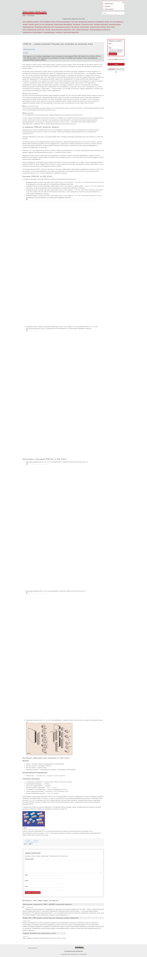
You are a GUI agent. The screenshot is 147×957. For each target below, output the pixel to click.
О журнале (37, 11)
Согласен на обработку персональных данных (116, 50)
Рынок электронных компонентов (61, 29)
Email (27, 880)
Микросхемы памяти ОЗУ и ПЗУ (44, 27)
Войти (24, 15)
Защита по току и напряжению (44, 24)
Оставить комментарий (31, 842)
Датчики (25, 24)
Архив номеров (109, 9)
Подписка (107, 6)
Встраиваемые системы (102, 21)
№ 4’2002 (25, 52)
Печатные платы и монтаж (98, 27)
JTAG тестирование (45, 21)
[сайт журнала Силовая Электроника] (43, 948)
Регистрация (31, 15)
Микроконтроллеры (115, 24)
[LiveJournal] (32, 844)
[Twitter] (27, 844)
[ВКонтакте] (25, 844)
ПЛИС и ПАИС (111, 27)
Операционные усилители (62, 27)
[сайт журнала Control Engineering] (91, 948)
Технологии (59, 32)
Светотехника (75, 27)
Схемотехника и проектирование (33, 32)
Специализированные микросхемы (99, 29)
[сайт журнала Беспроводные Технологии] (80, 948)
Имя (110, 43)
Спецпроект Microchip (29, 13)
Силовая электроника (82, 29)
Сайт (26, 886)
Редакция (31, 11)
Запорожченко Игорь (29, 49)
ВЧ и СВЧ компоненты (116, 21)
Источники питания (87, 24)
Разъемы (48, 29)
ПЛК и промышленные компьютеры (33, 29)
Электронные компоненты (71, 32)
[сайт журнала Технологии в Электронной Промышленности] (54, 948)
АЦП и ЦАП (74, 21)
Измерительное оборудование (63, 24)
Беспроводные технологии (86, 21)
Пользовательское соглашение (73, 951)
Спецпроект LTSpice (41, 13)
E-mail (110, 47)
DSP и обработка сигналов (30, 21)
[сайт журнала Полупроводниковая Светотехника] (66, 948)
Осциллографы (84, 27)
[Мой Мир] (30, 844)
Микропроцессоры (28, 27)
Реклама (44, 11)
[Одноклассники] (28, 844)
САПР (73, 29)
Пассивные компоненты (101, 24)
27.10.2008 (27, 840)
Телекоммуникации (49, 32)
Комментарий (29, 859)
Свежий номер (109, 3)
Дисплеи (31, 24)
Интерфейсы (76, 24)
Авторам (25, 11)
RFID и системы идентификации (60, 21)
